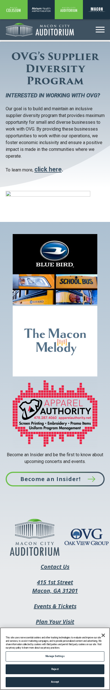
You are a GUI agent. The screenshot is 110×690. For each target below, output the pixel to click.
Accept (55, 681)
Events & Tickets (55, 610)
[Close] (103, 635)
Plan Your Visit (55, 621)
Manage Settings (54, 656)
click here (48, 169)
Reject (55, 669)
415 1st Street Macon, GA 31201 (55, 590)
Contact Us (55, 566)
